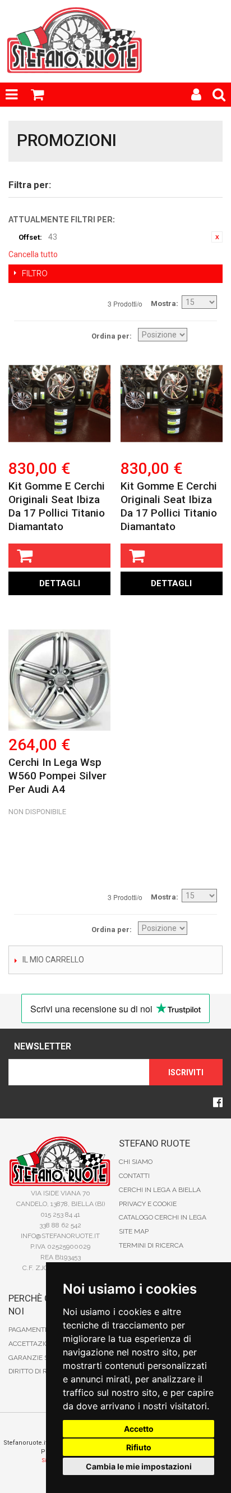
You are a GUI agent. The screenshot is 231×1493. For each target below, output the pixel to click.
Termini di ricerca (151, 1245)
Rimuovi (217, 237)
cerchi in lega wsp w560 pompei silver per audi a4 (57, 776)
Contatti (134, 1176)
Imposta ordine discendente (205, 335)
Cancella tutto (33, 254)
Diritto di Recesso (40, 1371)
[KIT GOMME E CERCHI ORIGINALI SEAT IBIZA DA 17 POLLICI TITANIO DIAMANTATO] (59, 403)
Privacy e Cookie (148, 1204)
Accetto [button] (139, 1428)
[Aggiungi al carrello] (59, 556)
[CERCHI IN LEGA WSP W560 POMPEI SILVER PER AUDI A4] (59, 680)
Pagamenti (27, 1330)
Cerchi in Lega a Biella (160, 1190)
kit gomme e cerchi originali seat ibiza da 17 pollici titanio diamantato (56, 506)
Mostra (163, 303)
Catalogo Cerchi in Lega (162, 1217)
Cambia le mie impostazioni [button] (139, 1466)
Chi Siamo (136, 1162)
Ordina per (110, 336)
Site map (134, 1231)
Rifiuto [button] (138, 1447)
